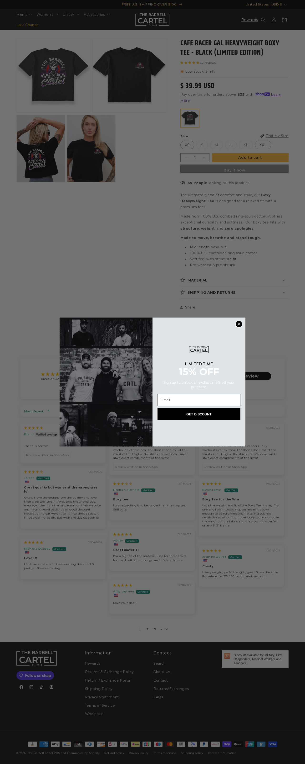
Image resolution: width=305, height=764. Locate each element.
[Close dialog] (239, 324)
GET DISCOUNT (199, 414)
